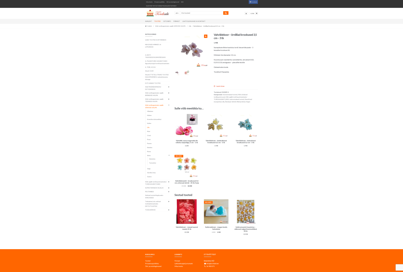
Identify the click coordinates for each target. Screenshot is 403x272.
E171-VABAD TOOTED (153, 83)
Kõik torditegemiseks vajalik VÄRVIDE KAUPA (170, 26)
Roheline (149, 147)
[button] (205, 36)
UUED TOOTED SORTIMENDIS (155, 40)
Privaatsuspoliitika (159, 2)
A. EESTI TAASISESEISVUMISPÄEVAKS (155, 56)
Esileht (149, 26)
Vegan (248, 102)
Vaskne (149, 176)
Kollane (149, 115)
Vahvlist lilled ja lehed (238, 102)
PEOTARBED (149, 191)
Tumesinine (152, 163)
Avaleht (148, 21)
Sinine (149, 155)
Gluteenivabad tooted (230, 94)
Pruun (149, 139)
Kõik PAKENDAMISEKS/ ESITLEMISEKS (153, 88)
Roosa (149, 151)
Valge (148, 169)
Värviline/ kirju (151, 173)
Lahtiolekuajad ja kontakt (194, 21)
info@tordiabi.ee (212, 263)
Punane (149, 143)
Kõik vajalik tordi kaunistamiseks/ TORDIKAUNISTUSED (156, 183)
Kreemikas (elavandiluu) (154, 119)
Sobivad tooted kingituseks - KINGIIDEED (154, 196)
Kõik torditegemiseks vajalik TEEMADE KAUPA (154, 100)
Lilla (190, 26)
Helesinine (152, 159)
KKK (182, 2)
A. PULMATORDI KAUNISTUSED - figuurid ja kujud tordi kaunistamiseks (157, 62)
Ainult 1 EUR (149, 71)
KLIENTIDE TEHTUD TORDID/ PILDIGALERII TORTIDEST (161, 6)
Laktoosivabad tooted (237, 99)
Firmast (176, 21)
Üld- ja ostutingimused (172, 2)
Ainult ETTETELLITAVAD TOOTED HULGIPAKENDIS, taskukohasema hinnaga (157, 77)
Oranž (149, 135)
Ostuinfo (167, 21)
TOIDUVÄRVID (150, 210)
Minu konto (149, 2)
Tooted (157, 21)
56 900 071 (210, 266)
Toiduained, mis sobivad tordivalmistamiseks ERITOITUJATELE (153, 204)
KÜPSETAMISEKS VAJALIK (154, 188)
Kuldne (149, 123)
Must (148, 131)
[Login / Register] (246, 13)
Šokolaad (228, 102)
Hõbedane (150, 111)
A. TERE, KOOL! (150, 67)
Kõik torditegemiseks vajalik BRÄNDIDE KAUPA (154, 94)
